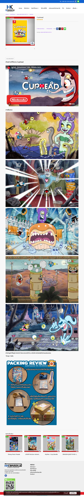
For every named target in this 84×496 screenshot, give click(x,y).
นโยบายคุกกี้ (16, 493)
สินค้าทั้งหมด (34, 8)
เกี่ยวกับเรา (26, 8)
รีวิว (63, 8)
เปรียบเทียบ (50, 28)
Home (20, 8)
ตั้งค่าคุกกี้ (66, 493)
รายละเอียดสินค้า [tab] (10, 58)
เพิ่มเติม (75, 8)
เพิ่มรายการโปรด (41, 28)
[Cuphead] (20, 31)
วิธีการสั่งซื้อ (44, 8)
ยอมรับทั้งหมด (73, 493)
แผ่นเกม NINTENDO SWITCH (45, 32)
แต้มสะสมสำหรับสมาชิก (54, 8)
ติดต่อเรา (68, 8)
